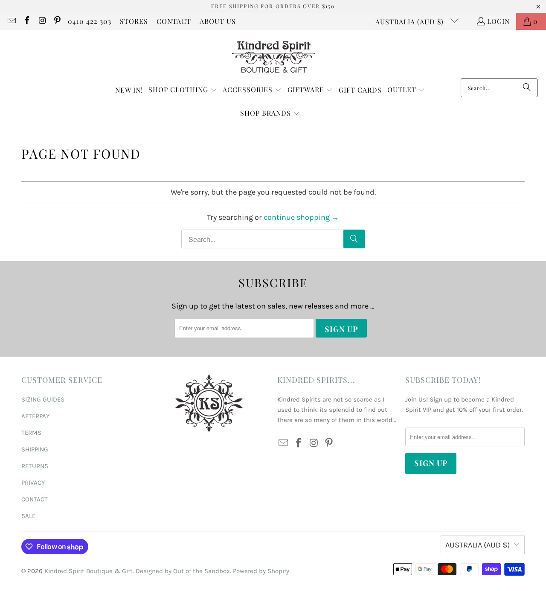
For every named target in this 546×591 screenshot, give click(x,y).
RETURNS (34, 466)
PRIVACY (33, 482)
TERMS (31, 433)
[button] (182, 90)
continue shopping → (301, 217)
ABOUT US (218, 21)
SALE (28, 516)
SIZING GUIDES (42, 399)
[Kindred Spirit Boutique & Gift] (273, 56)
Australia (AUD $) (410, 21)
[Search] (526, 88)
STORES (134, 21)
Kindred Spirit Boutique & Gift (88, 571)
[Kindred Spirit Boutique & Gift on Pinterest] (57, 21)
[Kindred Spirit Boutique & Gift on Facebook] (26, 21)
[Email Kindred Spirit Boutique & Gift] (11, 21)
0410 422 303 (89, 21)
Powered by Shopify (261, 571)
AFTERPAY (35, 416)
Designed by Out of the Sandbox (183, 571)
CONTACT (174, 21)
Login (498, 21)
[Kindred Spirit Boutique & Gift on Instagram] (41, 21)
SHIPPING (34, 449)
